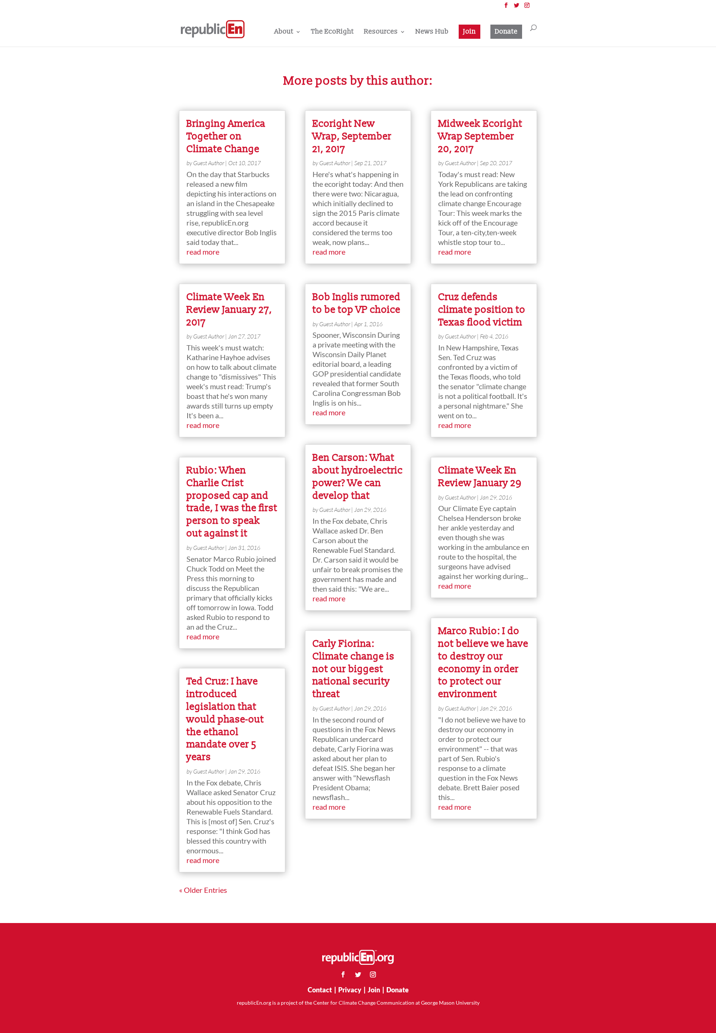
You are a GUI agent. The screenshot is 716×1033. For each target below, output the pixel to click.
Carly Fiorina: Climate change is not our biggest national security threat (354, 669)
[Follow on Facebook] (343, 974)
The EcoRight (332, 32)
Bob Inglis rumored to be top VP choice (357, 303)
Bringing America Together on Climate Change (226, 136)
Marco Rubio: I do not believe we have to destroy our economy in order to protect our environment (483, 662)
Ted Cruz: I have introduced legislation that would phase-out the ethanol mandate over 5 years (225, 719)
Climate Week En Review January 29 (479, 476)
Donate (506, 31)
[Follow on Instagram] (373, 974)
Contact (320, 990)
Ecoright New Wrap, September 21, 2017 (352, 136)
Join (469, 31)
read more (202, 251)
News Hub (432, 32)
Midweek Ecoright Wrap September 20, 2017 (480, 136)
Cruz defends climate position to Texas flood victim (481, 309)
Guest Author (208, 163)
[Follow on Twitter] (358, 974)
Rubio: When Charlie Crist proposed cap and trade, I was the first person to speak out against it (231, 501)
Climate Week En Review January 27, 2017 (229, 309)
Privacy (349, 990)
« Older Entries (203, 889)
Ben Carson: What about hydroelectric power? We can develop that (358, 476)
